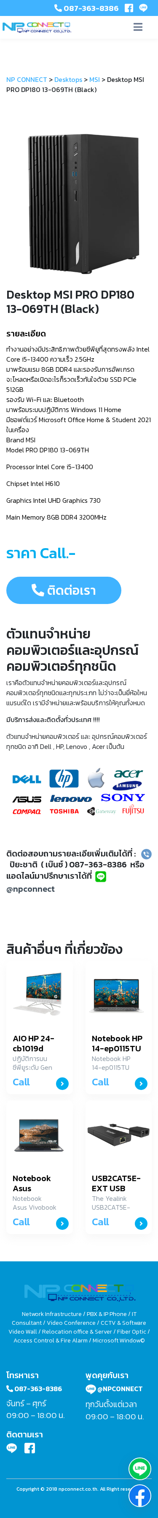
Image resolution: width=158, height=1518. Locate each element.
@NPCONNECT (119, 1389)
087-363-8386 (90, 8)
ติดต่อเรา (70, 590)
